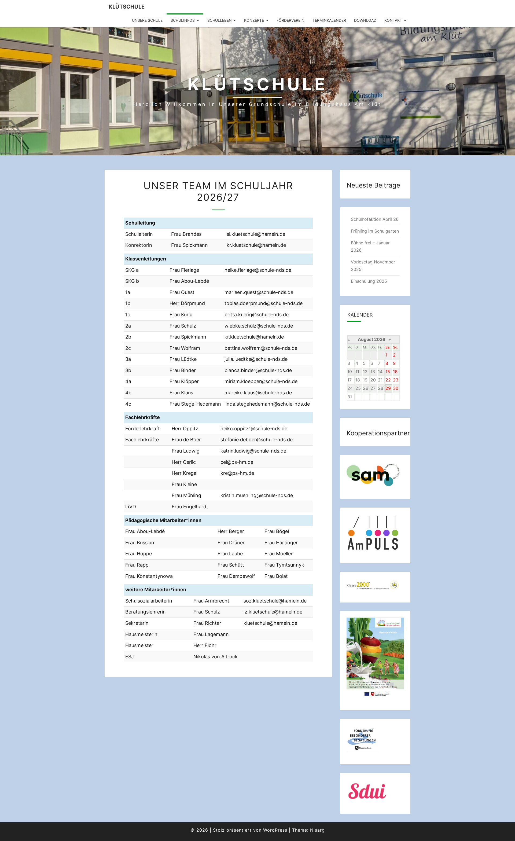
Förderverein (290, 20)
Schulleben (219, 20)
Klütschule (127, 6)
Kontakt (393, 20)
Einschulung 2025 (369, 281)
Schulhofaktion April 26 (375, 219)
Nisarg (317, 830)
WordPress (275, 830)
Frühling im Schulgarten (375, 231)
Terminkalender (329, 20)
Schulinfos (183, 20)
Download (365, 20)
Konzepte (254, 20)
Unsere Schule (147, 20)
